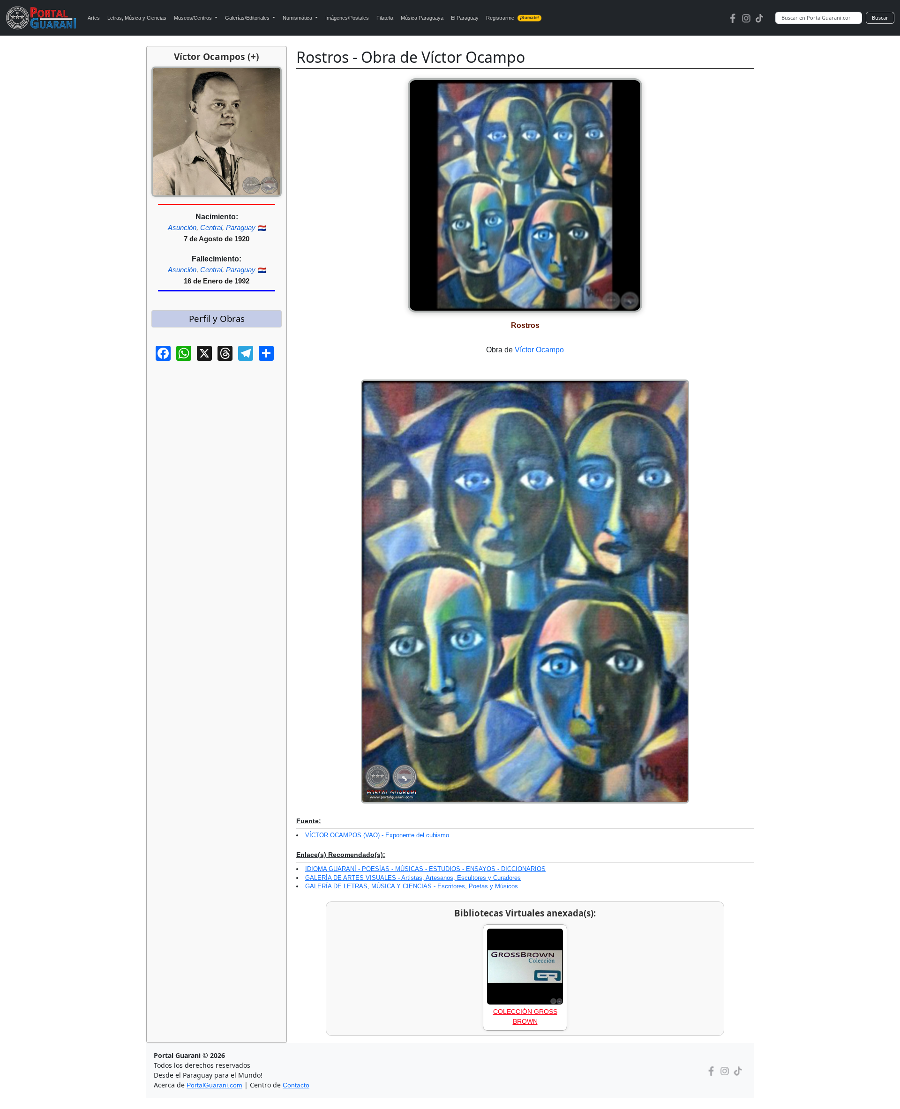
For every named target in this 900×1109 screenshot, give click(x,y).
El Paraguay (465, 18)
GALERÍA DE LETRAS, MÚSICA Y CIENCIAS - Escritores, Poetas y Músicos (411, 886)
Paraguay (240, 227)
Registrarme (512, 18)
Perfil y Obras (217, 318)
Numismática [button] (298, 18)
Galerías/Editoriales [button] (248, 18)
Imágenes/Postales (347, 18)
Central (211, 227)
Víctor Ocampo (539, 350)
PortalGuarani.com (214, 1085)
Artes (94, 18)
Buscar (880, 17)
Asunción (182, 227)
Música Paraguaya (422, 18)
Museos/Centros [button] (193, 18)
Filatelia (384, 18)
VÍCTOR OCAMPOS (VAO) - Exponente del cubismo (377, 835)
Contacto (296, 1085)
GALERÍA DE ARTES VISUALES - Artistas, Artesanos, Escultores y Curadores (413, 877)
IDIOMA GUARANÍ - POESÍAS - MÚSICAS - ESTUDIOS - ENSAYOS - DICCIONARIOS (425, 868)
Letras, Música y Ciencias (136, 18)
